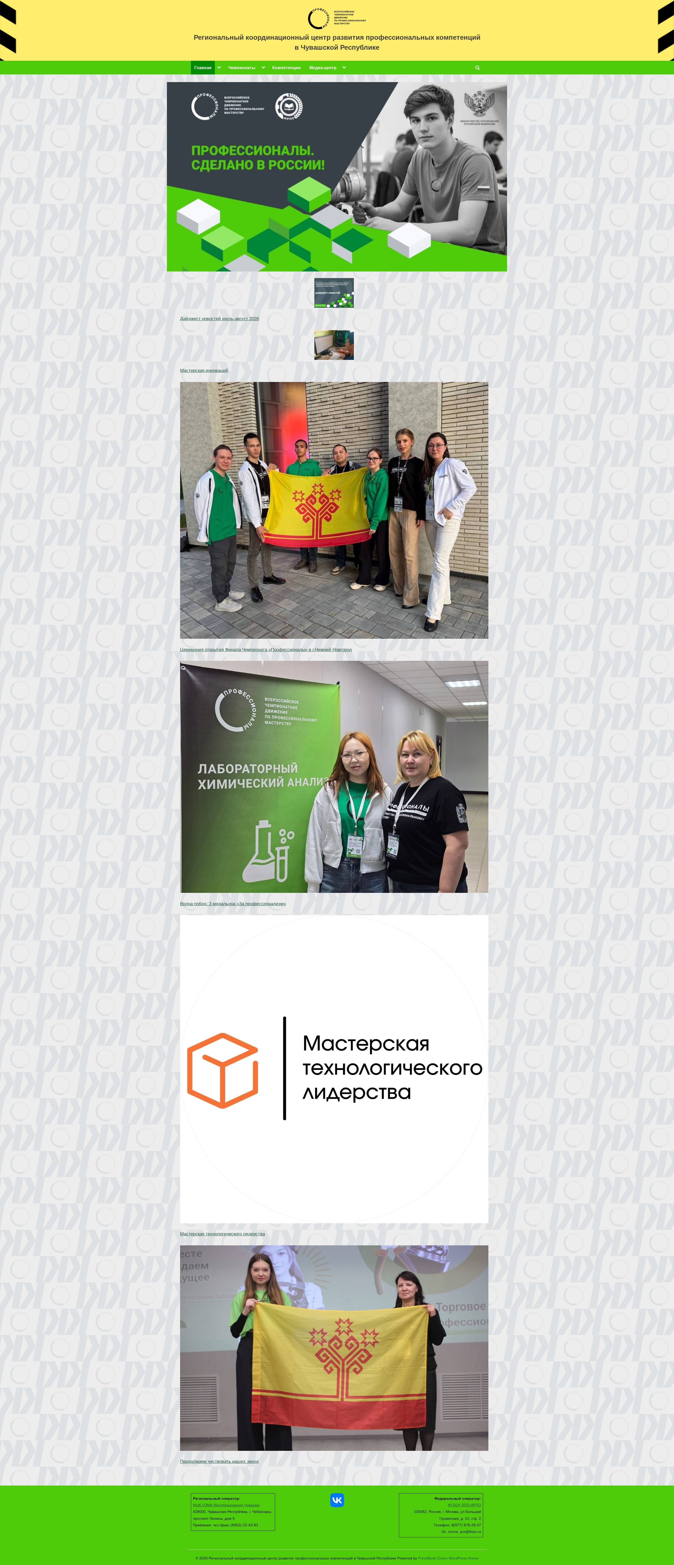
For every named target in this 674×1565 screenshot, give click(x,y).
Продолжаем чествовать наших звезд (219, 1461)
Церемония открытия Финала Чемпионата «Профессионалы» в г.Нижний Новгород (266, 649)
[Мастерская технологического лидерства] (334, 1070)
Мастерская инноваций (204, 370)
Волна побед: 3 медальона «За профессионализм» (233, 903)
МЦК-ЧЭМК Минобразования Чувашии (226, 1505)
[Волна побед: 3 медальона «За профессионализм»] (334, 778)
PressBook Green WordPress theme (448, 1558)
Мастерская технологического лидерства (222, 1233)
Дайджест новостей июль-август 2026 (219, 318)
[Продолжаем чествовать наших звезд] (334, 1349)
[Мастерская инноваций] (334, 346)
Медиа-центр (322, 67)
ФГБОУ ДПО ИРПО (464, 1505)
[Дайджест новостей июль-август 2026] (334, 294)
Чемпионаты (241, 67)
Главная (202, 67)
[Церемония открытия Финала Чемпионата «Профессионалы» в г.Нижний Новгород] (334, 511)
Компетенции (286, 67)
